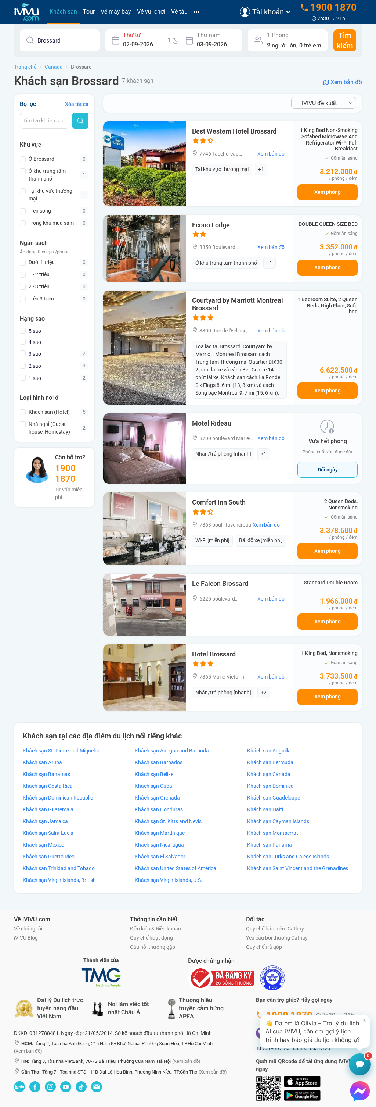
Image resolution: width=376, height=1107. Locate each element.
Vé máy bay (116, 11)
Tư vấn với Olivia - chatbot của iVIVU (293, 1048)
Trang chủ (25, 67)
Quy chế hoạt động (151, 938)
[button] (315, 1031)
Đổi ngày (328, 470)
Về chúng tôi (28, 929)
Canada (54, 67)
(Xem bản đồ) (28, 1051)
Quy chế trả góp (264, 947)
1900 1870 (65, 473)
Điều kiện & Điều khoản (155, 929)
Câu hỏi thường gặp (152, 947)
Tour (89, 11)
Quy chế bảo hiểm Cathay (275, 929)
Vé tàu (179, 11)
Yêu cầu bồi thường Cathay (277, 938)
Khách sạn (63, 11)
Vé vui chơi (151, 11)
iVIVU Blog (26, 938)
